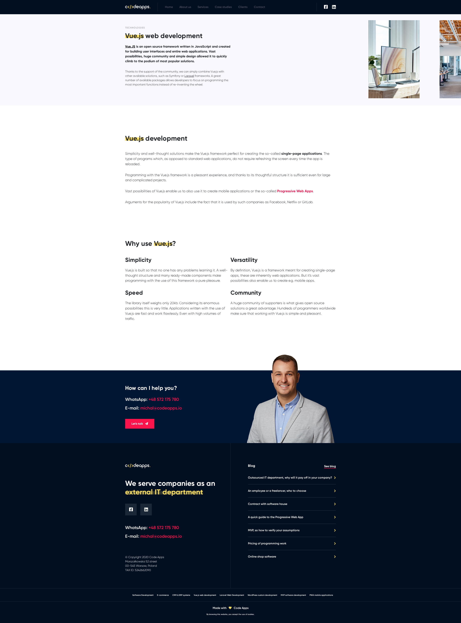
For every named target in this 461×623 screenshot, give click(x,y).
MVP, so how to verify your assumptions (273, 530)
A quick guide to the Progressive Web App (275, 517)
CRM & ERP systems (181, 595)
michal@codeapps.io (161, 536)
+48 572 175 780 (164, 527)
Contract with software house (267, 504)
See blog (330, 466)
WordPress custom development (262, 595)
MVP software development (293, 595)
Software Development (142, 595)
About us (185, 7)
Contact (259, 7)
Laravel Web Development (232, 595)
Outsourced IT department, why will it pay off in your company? (290, 477)
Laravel (189, 76)
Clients (242, 7)
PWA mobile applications (321, 595)
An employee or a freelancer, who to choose (277, 490)
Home (169, 7)
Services (203, 7)
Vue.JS (130, 47)
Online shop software (262, 556)
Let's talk (137, 423)
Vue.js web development (205, 595)
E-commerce (163, 595)
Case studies (223, 7)
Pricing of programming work (267, 543)
